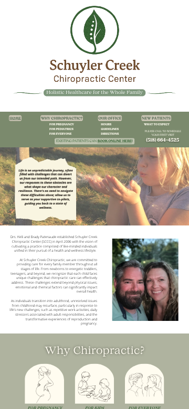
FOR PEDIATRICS (61, 129)
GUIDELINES (110, 129)
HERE (127, 141)
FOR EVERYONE (60, 134)
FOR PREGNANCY (61, 124)
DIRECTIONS (110, 134)
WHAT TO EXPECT (157, 124)
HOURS (106, 124)
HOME (15, 118)
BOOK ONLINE (110, 141)
